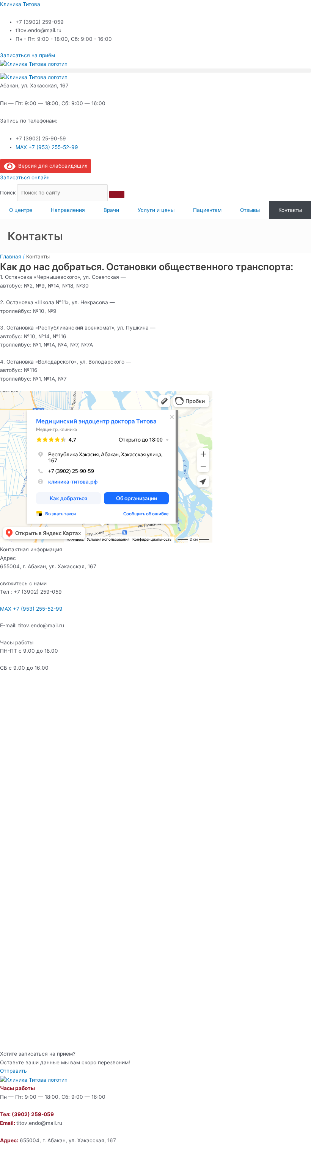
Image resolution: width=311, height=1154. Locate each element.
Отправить (13, 1071)
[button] (155, 70)
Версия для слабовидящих (51, 166)
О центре (20, 210)
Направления (68, 210)
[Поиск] (116, 194)
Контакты (290, 210)
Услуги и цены (156, 210)
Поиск (8, 193)
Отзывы (250, 210)
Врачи (111, 210)
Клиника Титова (20, 4)
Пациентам (207, 210)
